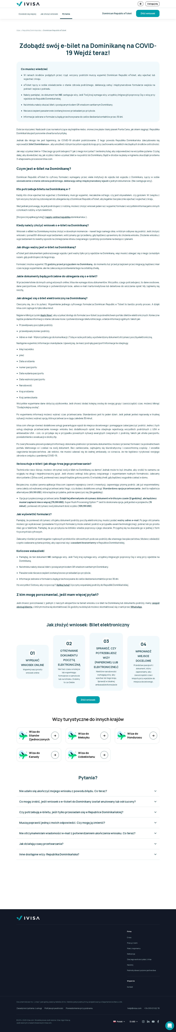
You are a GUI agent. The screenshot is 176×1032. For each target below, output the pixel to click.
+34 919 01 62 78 (152, 1008)
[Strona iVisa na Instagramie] (143, 1021)
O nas (129, 937)
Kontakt (130, 987)
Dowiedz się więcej (27, 14)
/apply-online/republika (58, 217)
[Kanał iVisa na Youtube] (153, 1021)
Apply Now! (46, 315)
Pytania (66, 14)
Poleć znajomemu (134, 948)
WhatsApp (136, 606)
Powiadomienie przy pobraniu (79, 1008)
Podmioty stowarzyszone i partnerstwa (141, 970)
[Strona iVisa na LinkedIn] (148, 1021)
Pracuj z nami (132, 943)
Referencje (131, 954)
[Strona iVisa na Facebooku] (158, 1021)
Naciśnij (130, 965)
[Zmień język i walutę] (140, 4)
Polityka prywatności (54, 1008)
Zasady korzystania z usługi (29, 1008)
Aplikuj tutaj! (63, 584)
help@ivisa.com (134, 1008)
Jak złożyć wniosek (49, 14)
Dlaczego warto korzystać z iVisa (139, 959)
